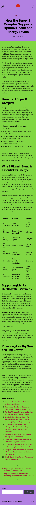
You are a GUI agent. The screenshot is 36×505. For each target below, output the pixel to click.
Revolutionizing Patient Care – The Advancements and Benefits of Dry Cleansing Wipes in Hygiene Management (19, 419)
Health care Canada (15, 501)
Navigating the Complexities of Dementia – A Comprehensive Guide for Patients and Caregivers (19, 452)
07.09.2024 (19, 36)
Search (4, 488)
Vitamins (18, 16)
